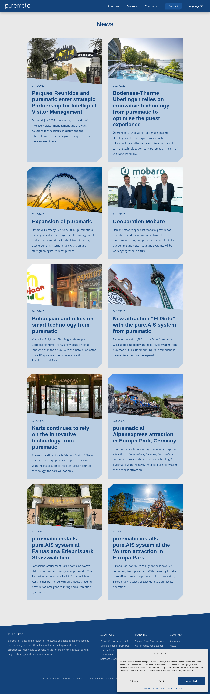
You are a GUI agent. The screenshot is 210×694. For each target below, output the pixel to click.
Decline (162, 681)
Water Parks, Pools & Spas (149, 645)
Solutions (113, 6)
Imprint (179, 688)
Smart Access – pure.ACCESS (116, 654)
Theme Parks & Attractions (149, 641)
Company (151, 6)
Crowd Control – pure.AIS (114, 641)
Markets (132, 6)
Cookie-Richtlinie (150, 688)
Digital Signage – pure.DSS (114, 645)
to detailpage (64, 100)
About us (175, 641)
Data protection (167, 688)
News (173, 645)
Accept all (191, 681)
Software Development (112, 658)
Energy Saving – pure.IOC (114, 650)
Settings (133, 681)
